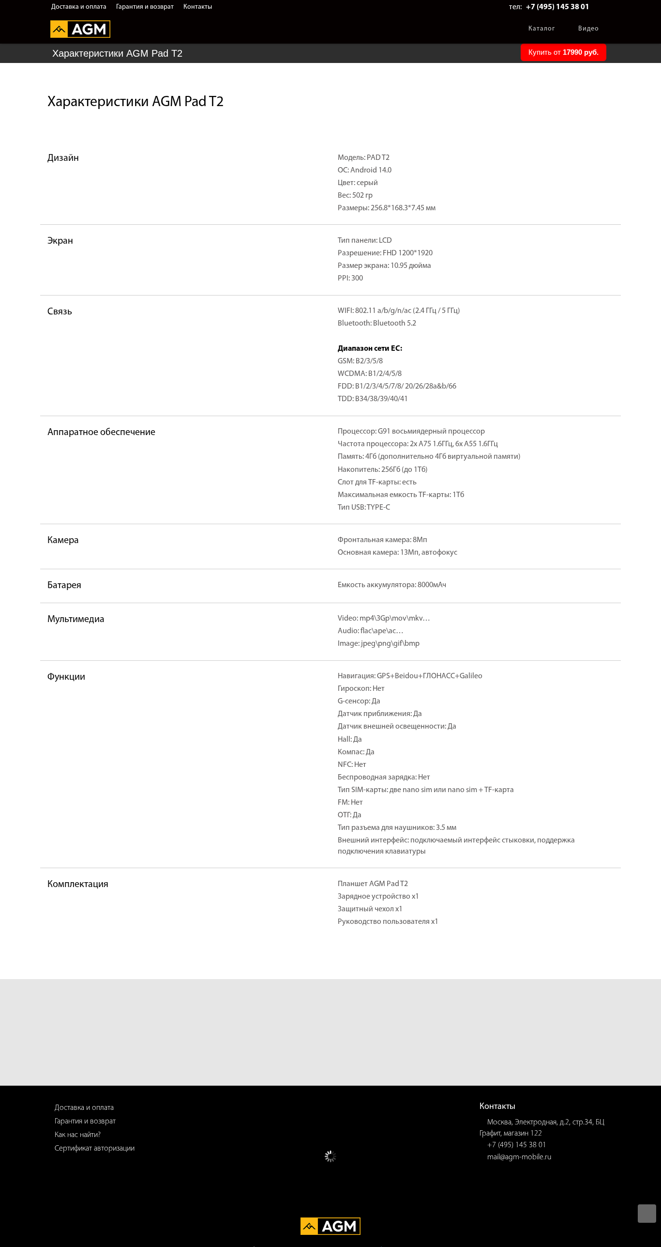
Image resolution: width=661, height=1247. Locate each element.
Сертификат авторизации (95, 1149)
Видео (588, 28)
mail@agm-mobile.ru (519, 1157)
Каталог (541, 28)
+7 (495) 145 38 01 (557, 7)
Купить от (563, 52)
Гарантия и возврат (145, 7)
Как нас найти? (78, 1135)
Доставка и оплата (78, 7)
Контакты (197, 7)
